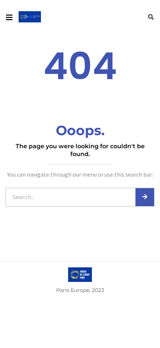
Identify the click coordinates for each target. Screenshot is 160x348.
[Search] (144, 197)
